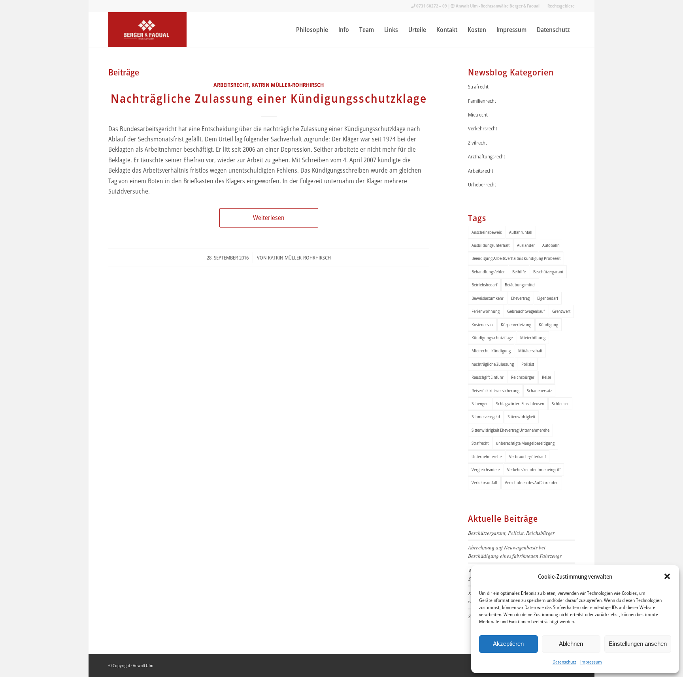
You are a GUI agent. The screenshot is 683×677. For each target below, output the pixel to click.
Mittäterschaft (530, 351)
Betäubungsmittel (520, 285)
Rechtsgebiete (561, 6)
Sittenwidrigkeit (521, 416)
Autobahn (551, 245)
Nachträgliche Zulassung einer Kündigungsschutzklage (269, 98)
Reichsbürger (522, 377)
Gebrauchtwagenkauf (526, 311)
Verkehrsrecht (482, 128)
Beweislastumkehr (488, 298)
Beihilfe (519, 272)
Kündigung (548, 324)
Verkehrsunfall (484, 482)
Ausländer (526, 245)
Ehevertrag (520, 298)
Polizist (527, 364)
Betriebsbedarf (484, 285)
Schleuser (560, 403)
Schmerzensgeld (486, 416)
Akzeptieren (508, 643)
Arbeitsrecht (231, 84)
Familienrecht (482, 100)
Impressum (591, 661)
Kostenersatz (482, 324)
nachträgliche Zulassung (493, 364)
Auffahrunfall (520, 232)
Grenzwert (561, 311)
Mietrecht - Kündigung (491, 351)
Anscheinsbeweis (487, 232)
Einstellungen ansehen (638, 643)
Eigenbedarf (547, 298)
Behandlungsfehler (488, 272)
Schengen (480, 403)
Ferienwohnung (486, 311)
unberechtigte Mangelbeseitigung (525, 443)
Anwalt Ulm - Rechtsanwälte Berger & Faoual (498, 6)
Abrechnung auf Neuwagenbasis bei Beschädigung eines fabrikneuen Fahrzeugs (515, 551)
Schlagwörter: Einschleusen (520, 403)
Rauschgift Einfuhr (488, 377)
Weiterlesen (269, 217)
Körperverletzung (516, 324)
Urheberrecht (482, 184)
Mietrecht (478, 114)
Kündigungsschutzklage (492, 337)
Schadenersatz (539, 390)
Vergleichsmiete (486, 469)
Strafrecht (478, 86)
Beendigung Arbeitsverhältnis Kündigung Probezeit (516, 258)
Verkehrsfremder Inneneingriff (533, 469)
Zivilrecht (477, 142)
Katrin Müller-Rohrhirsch (287, 84)
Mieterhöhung (532, 337)
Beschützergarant (548, 272)
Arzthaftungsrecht (486, 156)
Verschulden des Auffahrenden (531, 482)
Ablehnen (571, 643)
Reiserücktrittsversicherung (495, 390)
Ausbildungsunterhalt (490, 245)
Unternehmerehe (487, 456)
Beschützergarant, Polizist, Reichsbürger (511, 532)
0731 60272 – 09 (431, 6)
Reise (546, 377)
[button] (667, 576)
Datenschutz (564, 661)
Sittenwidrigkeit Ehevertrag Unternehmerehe (510, 430)
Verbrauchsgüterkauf (527, 456)
